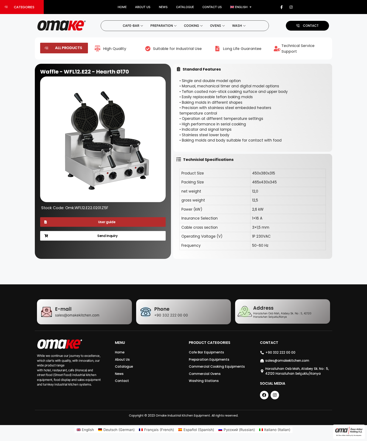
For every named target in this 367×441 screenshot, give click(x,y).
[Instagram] (291, 7)
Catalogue (185, 7)
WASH (237, 26)
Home (122, 7)
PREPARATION (161, 26)
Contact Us (212, 7)
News (163, 7)
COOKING (191, 26)
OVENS (215, 26)
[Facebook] (281, 7)
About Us (142, 7)
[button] (22, 7)
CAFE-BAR (131, 26)
